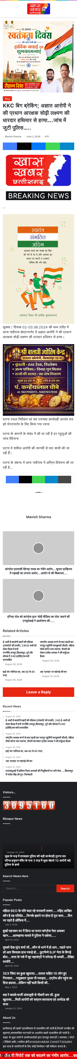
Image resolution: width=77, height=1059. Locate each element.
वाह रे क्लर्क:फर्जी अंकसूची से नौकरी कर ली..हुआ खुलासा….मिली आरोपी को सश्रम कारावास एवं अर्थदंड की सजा (36, 999)
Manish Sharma (13, 136)
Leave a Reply (38, 692)
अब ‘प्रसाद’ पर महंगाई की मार (53, 671)
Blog (7, 98)
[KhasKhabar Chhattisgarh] (38, 8)
